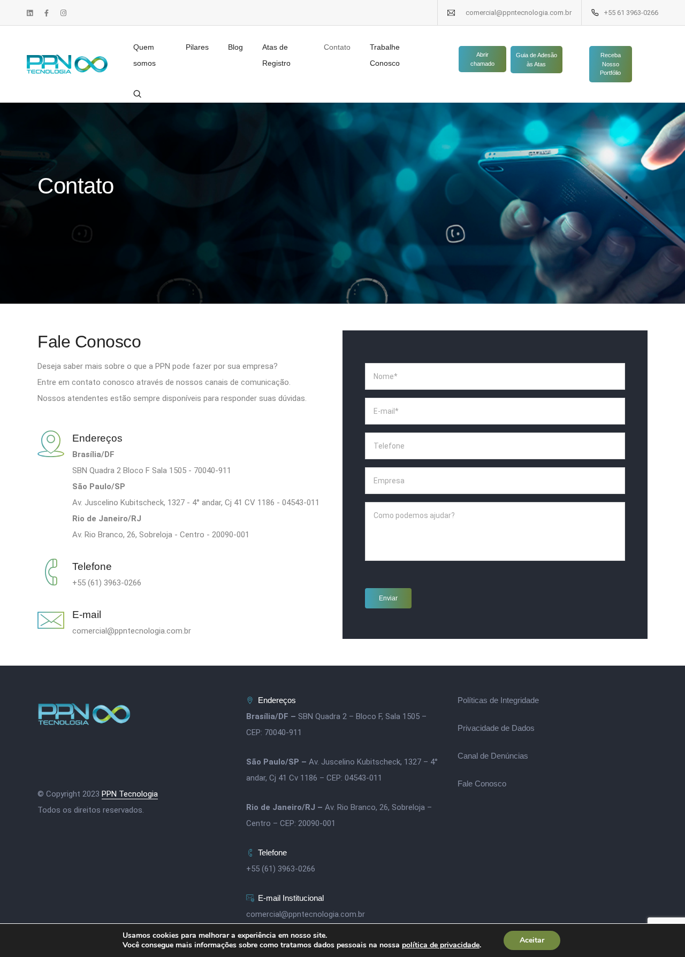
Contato (337, 47)
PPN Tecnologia (130, 794)
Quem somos (144, 55)
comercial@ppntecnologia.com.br (305, 914)
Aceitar (532, 940)
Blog (235, 47)
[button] (482, 59)
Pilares (197, 47)
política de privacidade (441, 945)
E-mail (86, 614)
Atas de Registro (276, 55)
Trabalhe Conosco (385, 55)
